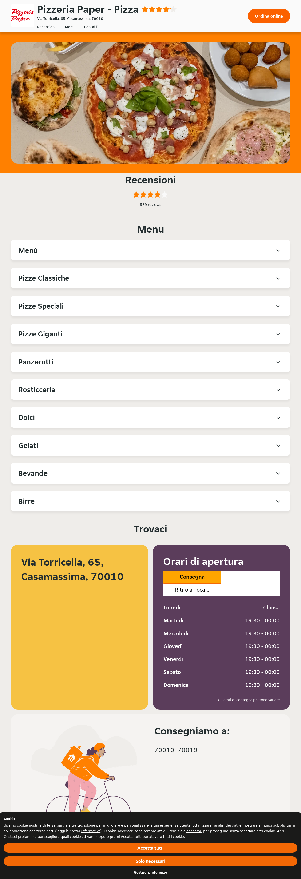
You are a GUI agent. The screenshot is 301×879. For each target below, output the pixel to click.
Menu (70, 26)
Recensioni (46, 26)
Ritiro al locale (192, 589)
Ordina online (269, 16)
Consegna (192, 576)
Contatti (91, 26)
